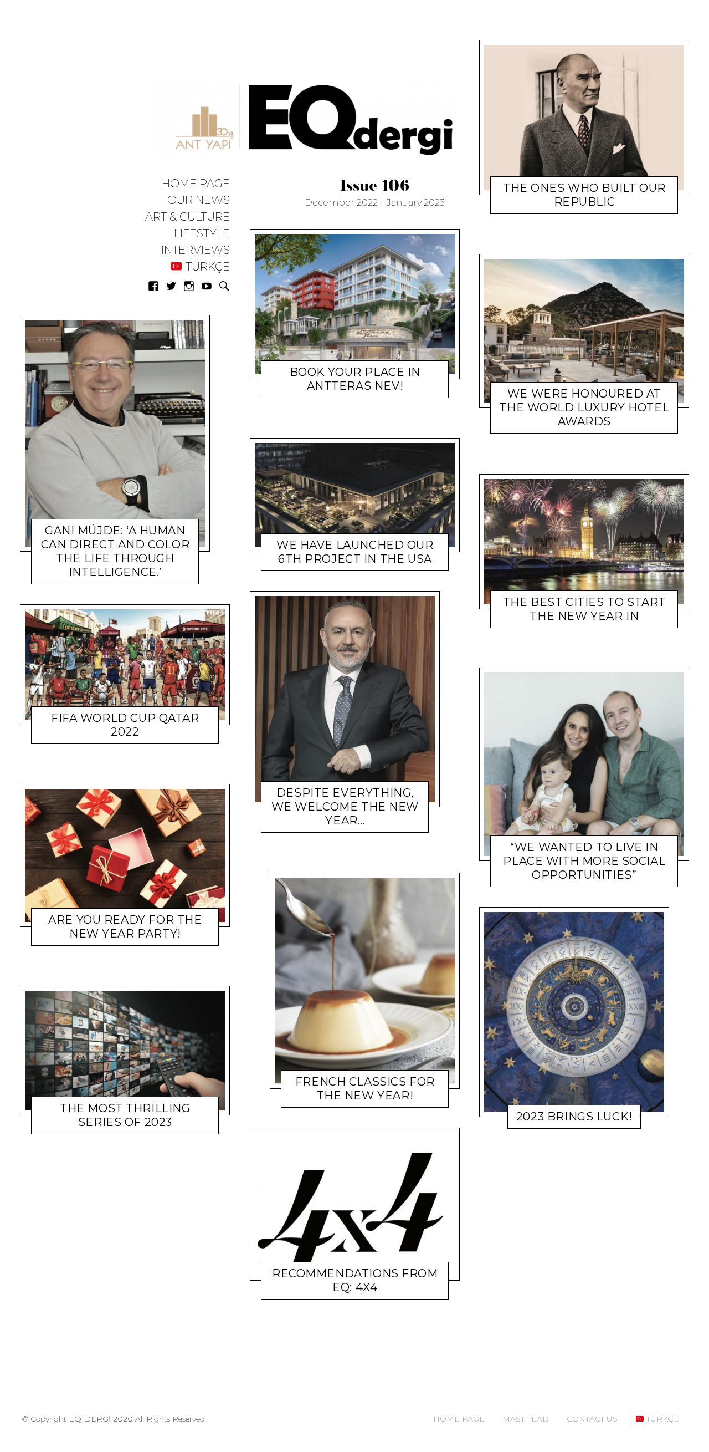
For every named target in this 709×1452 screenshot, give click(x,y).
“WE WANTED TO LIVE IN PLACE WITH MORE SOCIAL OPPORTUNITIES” (585, 861)
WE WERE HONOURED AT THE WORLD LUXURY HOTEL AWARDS (585, 408)
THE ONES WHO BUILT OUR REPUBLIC (584, 194)
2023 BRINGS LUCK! (574, 1116)
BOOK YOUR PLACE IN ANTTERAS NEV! (354, 379)
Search (224, 286)
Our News (198, 200)
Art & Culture (187, 217)
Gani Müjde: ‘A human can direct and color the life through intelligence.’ (115, 551)
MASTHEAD (525, 1419)
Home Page (196, 183)
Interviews (195, 250)
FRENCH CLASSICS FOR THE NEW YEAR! (364, 1088)
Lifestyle (202, 233)
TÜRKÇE (206, 267)
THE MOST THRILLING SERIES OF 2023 (125, 1115)
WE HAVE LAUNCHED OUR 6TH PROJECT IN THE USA (355, 551)
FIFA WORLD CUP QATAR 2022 (125, 724)
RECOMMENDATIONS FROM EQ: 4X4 (355, 1280)
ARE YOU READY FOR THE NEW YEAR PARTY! (125, 926)
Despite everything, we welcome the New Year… (344, 806)
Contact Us (592, 1419)
